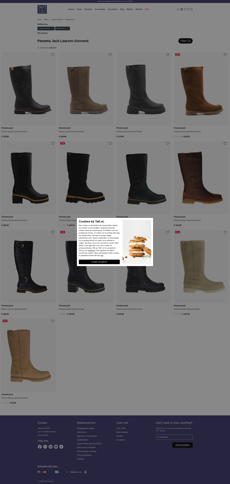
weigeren (91, 250)
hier (90, 245)
